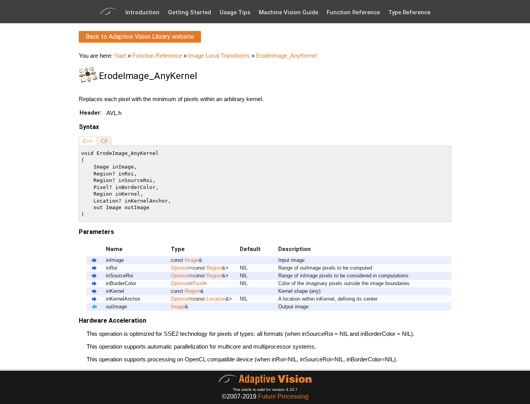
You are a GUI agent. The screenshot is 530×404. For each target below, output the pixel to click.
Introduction (142, 12)
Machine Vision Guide (288, 12)
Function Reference (353, 12)
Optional (180, 268)
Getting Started (189, 12)
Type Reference (409, 12)
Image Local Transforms (219, 55)
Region (214, 268)
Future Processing (283, 396)
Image (192, 260)
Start (120, 55)
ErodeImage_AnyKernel (286, 55)
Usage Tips (235, 12)
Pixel (198, 283)
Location (215, 299)
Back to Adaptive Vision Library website (140, 36)
